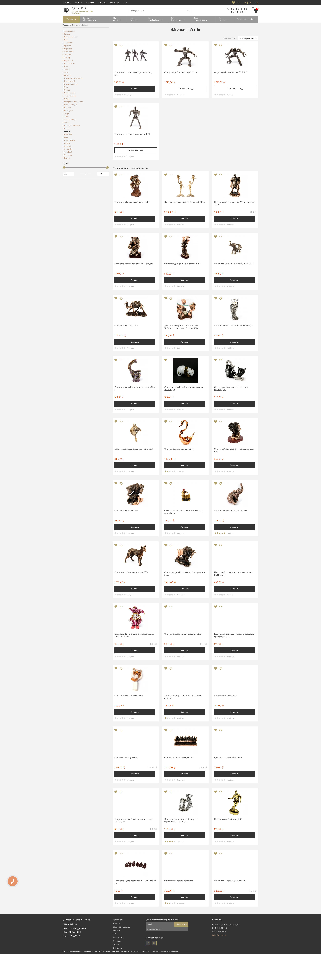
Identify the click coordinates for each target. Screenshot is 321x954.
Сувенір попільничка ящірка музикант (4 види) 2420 (184, 511)
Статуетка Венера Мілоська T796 (230, 880)
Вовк (66, 40)
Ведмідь (67, 75)
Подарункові (69, 81)
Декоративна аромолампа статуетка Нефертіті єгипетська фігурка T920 (181, 326)
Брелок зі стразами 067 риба (228, 757)
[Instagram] (154, 943)
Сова (66, 87)
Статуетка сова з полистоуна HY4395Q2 (233, 325)
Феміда (67, 143)
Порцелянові (69, 140)
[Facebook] (148, 943)
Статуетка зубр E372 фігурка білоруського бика (184, 573)
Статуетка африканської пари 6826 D (132, 202)
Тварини (67, 54)
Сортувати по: (229, 38)
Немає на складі (185, 88)
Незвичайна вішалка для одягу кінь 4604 (133, 449)
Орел (66, 122)
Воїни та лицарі (70, 37)
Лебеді (67, 69)
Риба (66, 137)
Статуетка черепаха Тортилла (178, 880)
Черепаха (68, 155)
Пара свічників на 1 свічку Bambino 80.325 (184, 202)
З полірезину (69, 119)
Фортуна (67, 146)
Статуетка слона (71, 84)
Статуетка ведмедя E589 (126, 510)
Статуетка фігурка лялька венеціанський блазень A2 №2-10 (134, 635)
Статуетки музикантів (73, 78)
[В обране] (116, 46)
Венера (67, 158)
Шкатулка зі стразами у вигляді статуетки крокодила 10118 (234, 635)
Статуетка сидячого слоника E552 (230, 510)
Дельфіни (68, 43)
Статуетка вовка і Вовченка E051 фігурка (133, 263)
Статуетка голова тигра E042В (128, 695)
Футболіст (68, 149)
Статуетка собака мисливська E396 (131, 572)
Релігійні (68, 134)
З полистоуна (70, 96)
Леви (66, 72)
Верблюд (68, 49)
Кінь (66, 66)
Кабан (66, 99)
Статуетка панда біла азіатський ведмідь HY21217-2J (133, 820)
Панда (66, 128)
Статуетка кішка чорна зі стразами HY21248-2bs (231, 388)
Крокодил (68, 111)
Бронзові (68, 46)
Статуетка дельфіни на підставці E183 (182, 263)
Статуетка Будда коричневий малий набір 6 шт (135, 882)
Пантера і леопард (72, 125)
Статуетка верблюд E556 (126, 325)
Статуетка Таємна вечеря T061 (179, 757)
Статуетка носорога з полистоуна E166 (182, 634)
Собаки (67, 90)
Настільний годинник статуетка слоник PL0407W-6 (233, 573)
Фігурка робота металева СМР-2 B (230, 72)
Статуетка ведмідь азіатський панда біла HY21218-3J (183, 388)
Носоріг (67, 108)
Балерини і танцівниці (73, 102)
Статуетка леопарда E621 (126, 757)
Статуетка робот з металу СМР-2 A (180, 72)
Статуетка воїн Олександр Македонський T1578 (234, 203)
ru (245, 3)
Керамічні (68, 60)
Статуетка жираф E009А (225, 695)
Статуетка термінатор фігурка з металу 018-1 (133, 73)
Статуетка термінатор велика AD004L (132, 134)
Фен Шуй (68, 152)
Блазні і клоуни (70, 105)
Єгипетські (69, 51)
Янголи (67, 34)
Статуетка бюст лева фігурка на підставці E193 (234, 450)
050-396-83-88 (238, 8)
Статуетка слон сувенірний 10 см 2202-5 (234, 263)
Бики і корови (70, 93)
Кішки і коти (69, 63)
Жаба (66, 116)
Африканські (69, 31)
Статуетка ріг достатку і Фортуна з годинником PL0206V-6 (180, 820)
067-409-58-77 (238, 12)
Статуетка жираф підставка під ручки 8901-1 (135, 388)
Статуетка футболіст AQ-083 (228, 819)
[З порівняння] (121, 46)
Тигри (66, 114)
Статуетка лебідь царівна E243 (179, 449)
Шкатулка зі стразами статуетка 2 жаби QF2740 (183, 697)
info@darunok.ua (219, 935)
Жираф (67, 57)
